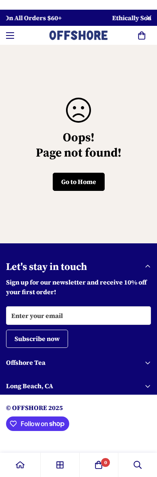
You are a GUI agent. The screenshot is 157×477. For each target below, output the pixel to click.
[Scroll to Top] (142, 434)
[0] (141, 35)
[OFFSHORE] (78, 35)
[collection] (60, 465)
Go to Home (78, 181)
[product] (20, 465)
